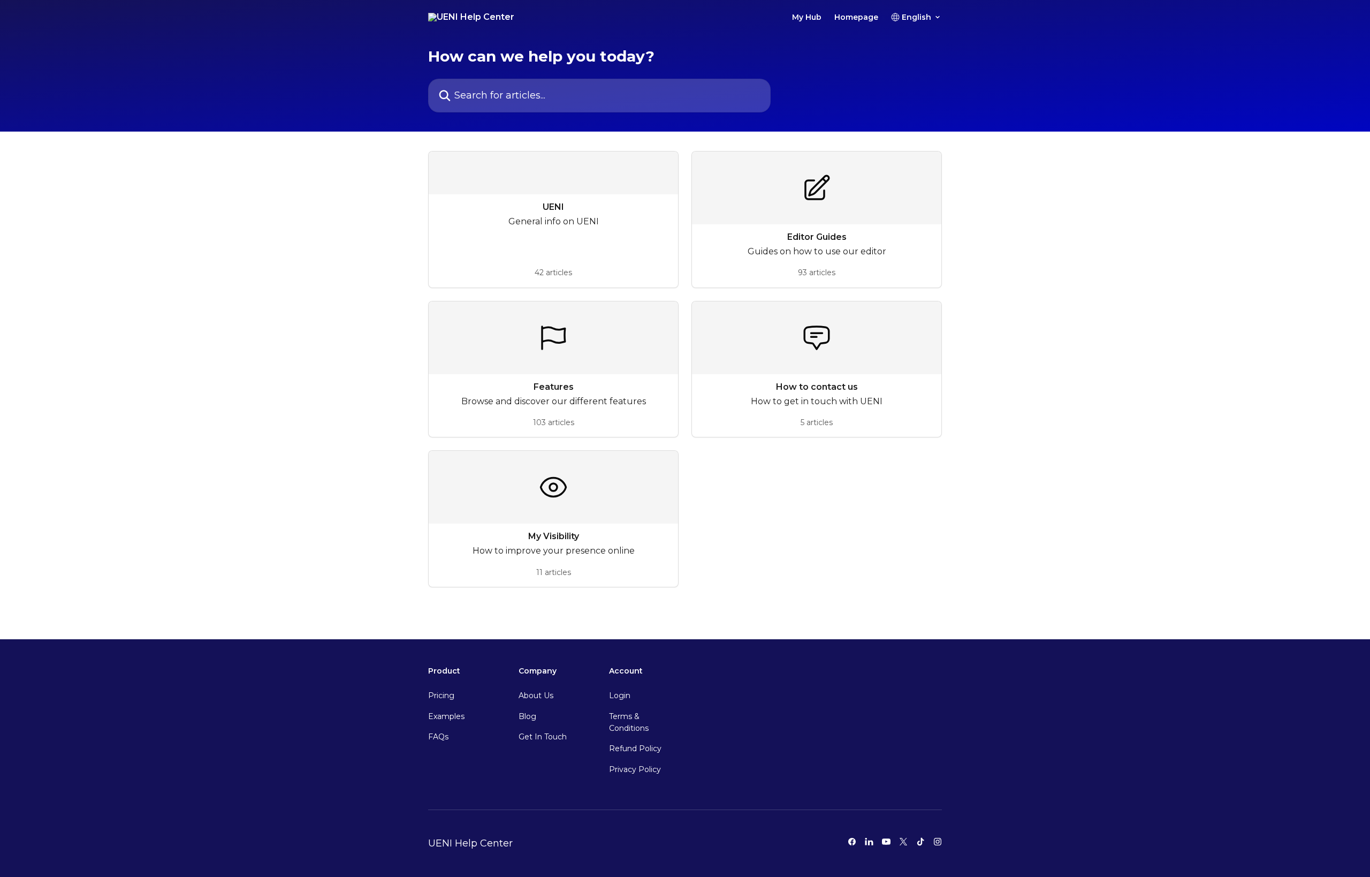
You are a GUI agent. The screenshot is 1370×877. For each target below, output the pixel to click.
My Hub (806, 17)
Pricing (441, 695)
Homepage (856, 17)
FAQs (438, 737)
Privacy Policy (635, 769)
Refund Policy (635, 748)
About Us (536, 695)
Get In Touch (543, 737)
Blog (527, 716)
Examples (446, 716)
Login (619, 695)
